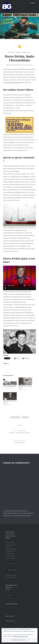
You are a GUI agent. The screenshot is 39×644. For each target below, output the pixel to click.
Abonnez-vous (12, 570)
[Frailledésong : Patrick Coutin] (25, 381)
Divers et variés (14, 52)
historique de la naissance (13, 82)
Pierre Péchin (15, 417)
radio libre (25, 417)
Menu (33, 3)
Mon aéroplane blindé (9, 386)
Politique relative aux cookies (20, 636)
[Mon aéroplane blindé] (10, 381)
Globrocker (16, 65)
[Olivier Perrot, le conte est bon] (10, 396)
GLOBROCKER (26, 52)
